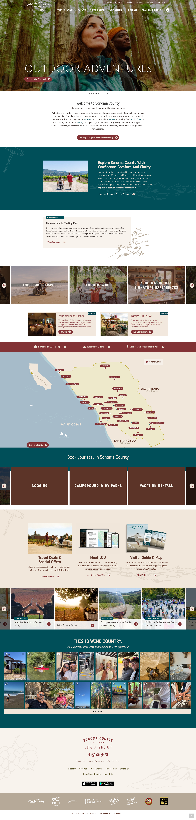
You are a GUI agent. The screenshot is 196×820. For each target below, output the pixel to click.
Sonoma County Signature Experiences (156, 285)
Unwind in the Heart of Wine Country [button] (96, 93)
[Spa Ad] (62, 324)
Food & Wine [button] (64, 10)
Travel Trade (149, 2)
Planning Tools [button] (151, 10)
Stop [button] (107, 93)
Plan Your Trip (113, 761)
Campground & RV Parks (98, 485)
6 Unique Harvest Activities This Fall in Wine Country (116, 624)
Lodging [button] (132, 10)
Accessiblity (118, 813)
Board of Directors (96, 761)
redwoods (87, 119)
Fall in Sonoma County (67, 625)
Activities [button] (115, 10)
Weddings (129, 2)
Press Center (161, 2)
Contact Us (80, 761)
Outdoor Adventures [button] (93, 93)
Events (81, 10)
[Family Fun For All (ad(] (134, 324)
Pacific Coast (135, 119)
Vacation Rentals (156, 485)
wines (112, 119)
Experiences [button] (97, 10)
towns (79, 122)
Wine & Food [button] (91, 93)
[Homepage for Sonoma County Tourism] (38, 6)
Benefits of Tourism (92, 774)
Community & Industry (114, 2)
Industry (71, 768)
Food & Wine (98, 285)
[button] (166, 10)
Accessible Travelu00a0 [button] (98, 93)
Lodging (40, 485)
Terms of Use (105, 813)
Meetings (139, 2)
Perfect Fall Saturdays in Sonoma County (28, 624)
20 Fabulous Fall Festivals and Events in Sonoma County (161, 624)
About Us (108, 774)
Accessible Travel (39, 285)
